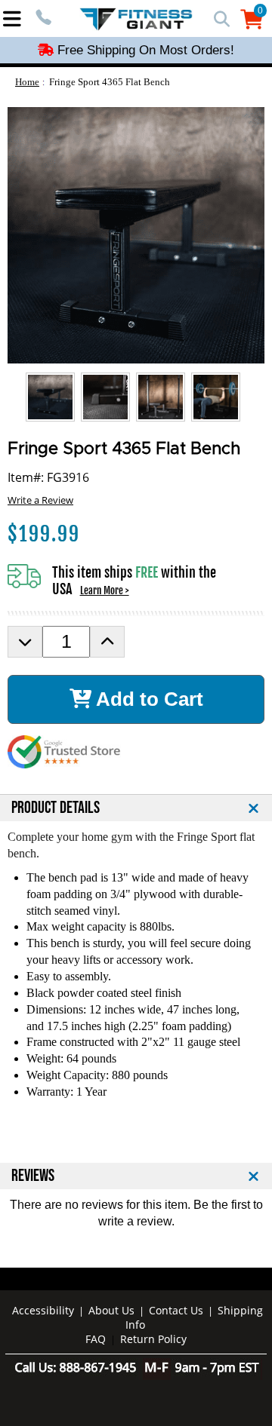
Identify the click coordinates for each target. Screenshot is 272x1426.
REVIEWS (32, 1176)
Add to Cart (147, 699)
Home (27, 81)
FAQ (95, 1339)
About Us (111, 1310)
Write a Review (40, 500)
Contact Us (176, 1310)
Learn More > (104, 590)
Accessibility (43, 1310)
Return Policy (153, 1339)
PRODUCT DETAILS (55, 808)
